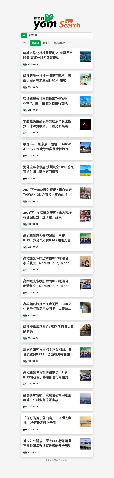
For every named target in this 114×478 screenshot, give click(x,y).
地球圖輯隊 (59, 43)
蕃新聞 (35, 43)
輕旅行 (46, 43)
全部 (25, 43)
